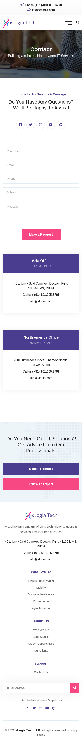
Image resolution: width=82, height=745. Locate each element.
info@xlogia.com (43, 9)
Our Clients (41, 650)
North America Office (41, 337)
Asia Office (41, 261)
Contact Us (41, 672)
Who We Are (41, 630)
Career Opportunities (41, 643)
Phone (43, 5)
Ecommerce (41, 601)
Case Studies (41, 636)
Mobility (41, 587)
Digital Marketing (41, 608)
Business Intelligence (41, 594)
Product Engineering (41, 580)
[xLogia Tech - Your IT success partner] (19, 22)
